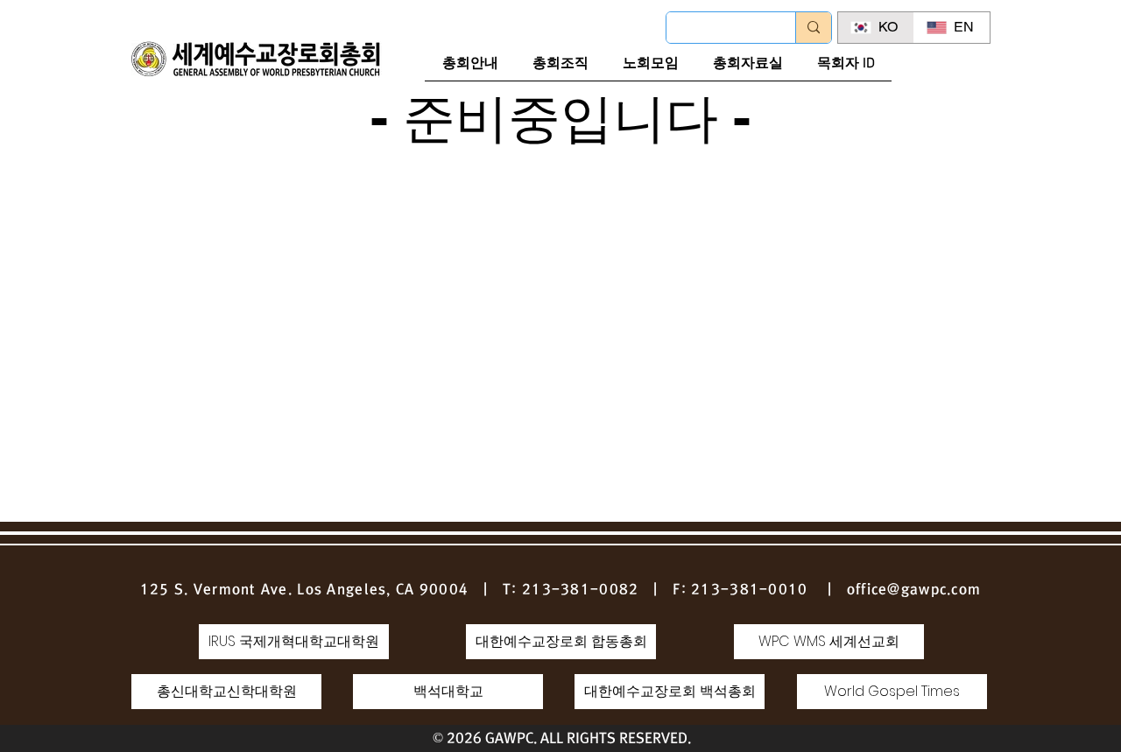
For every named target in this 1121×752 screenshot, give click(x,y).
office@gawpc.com (914, 589)
